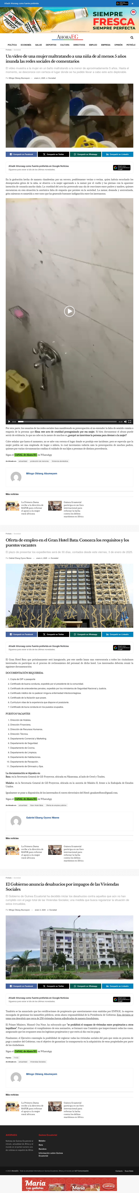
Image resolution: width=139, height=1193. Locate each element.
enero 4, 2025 (39, 78)
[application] (69, 311)
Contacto (119, 1171)
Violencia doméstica (60, 461)
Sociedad (17, 49)
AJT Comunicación (82, 1171)
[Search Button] (132, 37)
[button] (69, 311)
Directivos (79, 44)
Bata (41, 1144)
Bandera (42, 1149)
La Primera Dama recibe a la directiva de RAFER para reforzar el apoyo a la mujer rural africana (32, 508)
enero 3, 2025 (40, 910)
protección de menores (39, 461)
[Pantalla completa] (129, 421)
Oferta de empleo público (56, 805)
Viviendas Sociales (38, 1061)
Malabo (42, 1140)
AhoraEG (15, 1171)
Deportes (51, 44)
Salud (38, 44)
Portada (9, 49)
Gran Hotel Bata (36, 805)
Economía (26, 44)
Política (12, 44)
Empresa (105, 44)
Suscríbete (129, 1171)
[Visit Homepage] (67, 37)
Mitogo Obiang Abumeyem (19, 78)
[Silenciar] (125, 421)
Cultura (64, 44)
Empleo (93, 44)
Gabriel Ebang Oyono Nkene (20, 558)
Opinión (118, 44)
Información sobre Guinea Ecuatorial (51, 1154)
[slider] (67, 421)
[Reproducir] (9, 421)
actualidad (23, 461)
